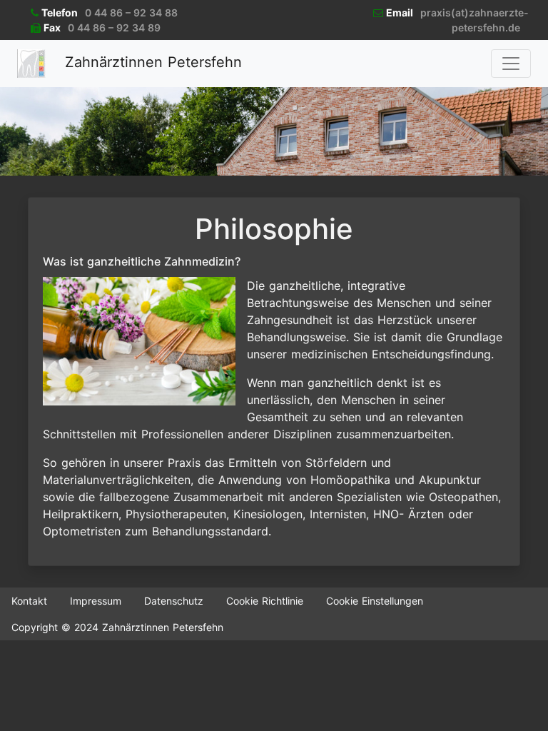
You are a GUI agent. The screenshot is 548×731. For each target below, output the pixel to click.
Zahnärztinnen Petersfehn (151, 62)
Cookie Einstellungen (374, 601)
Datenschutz (173, 601)
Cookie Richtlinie (264, 601)
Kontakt (29, 601)
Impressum (95, 601)
